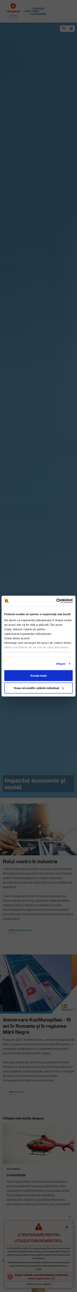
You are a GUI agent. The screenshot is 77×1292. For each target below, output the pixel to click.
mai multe (16, 1092)
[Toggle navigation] (71, 28)
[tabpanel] (38, 1174)
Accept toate (38, 675)
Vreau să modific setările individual (36, 687)
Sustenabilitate (13, 1169)
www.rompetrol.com (39, 1278)
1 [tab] (25, 1227)
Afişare (61, 663)
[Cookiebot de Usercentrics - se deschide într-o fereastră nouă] (56, 600)
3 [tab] (51, 1227)
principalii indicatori (20, 930)
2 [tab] (38, 1227)
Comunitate (16, 1175)
